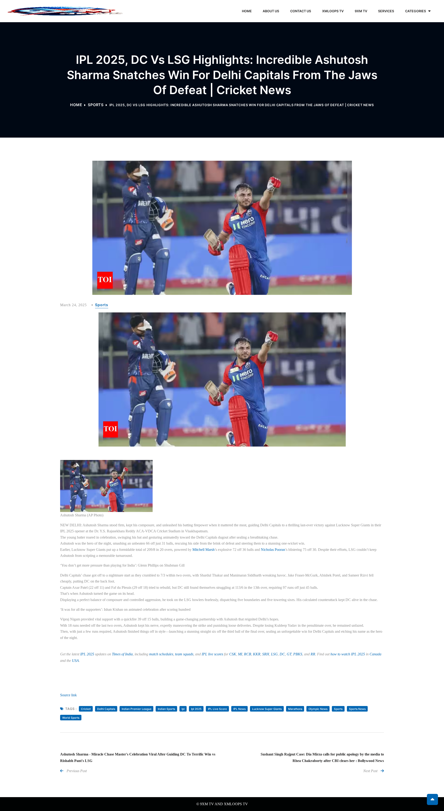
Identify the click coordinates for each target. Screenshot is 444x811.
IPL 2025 (87, 654)
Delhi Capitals (106, 709)
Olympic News (317, 709)
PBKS (297, 654)
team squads (184, 654)
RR (313, 654)
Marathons (295, 709)
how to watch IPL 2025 (347, 654)
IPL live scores (212, 654)
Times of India (122, 654)
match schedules (161, 654)
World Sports (70, 717)
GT (289, 654)
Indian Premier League (136, 709)
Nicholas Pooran (273, 550)
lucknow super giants (267, 709)
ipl (183, 709)
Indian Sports (166, 709)
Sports (96, 105)
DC (282, 654)
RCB (247, 654)
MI (240, 654)
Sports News (357, 709)
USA (75, 661)
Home (76, 105)
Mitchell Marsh (203, 550)
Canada (375, 654)
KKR (256, 654)
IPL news (239, 709)
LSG (274, 654)
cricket (86, 709)
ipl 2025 (196, 709)
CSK (232, 654)
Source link (68, 695)
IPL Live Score (217, 709)
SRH (265, 654)
